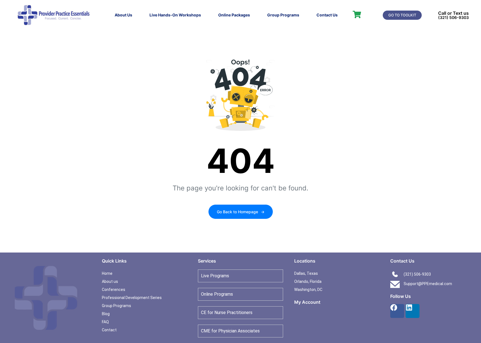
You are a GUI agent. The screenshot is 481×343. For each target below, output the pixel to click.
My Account (307, 302)
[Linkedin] (412, 311)
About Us (123, 15)
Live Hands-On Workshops (175, 15)
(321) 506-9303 (453, 17)
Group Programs (283, 15)
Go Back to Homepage (240, 211)
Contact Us (327, 15)
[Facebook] (397, 311)
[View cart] (357, 14)
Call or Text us (453, 13)
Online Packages (234, 15)
